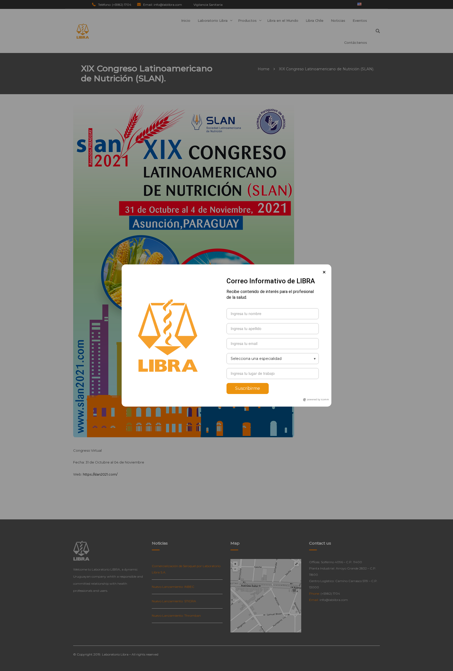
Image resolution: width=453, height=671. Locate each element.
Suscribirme (247, 388)
